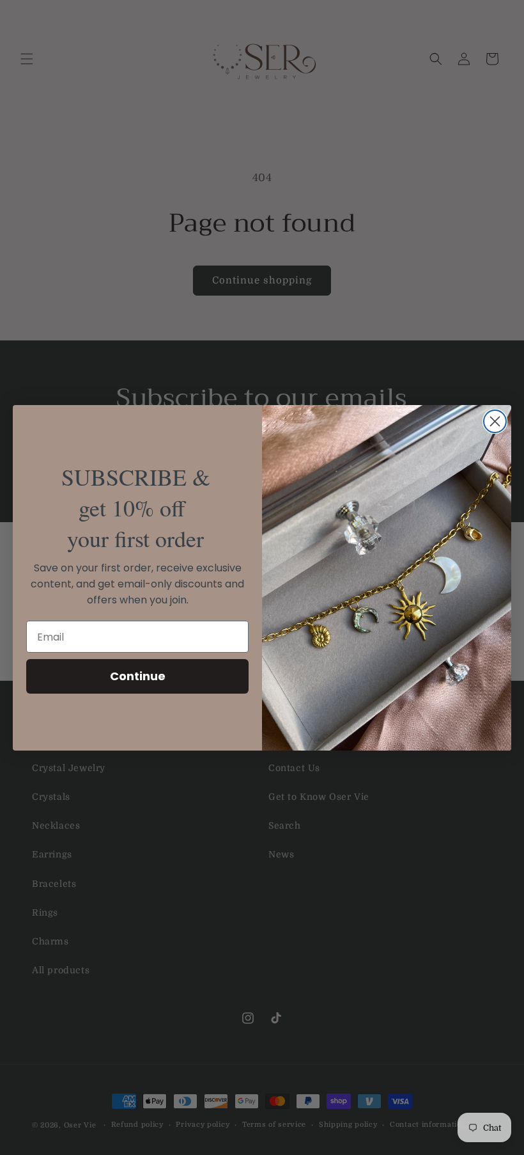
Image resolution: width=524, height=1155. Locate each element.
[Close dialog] (495, 421)
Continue (138, 676)
